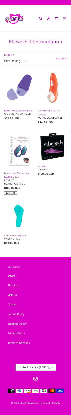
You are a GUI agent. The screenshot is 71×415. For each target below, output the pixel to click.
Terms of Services (19, 342)
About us (13, 285)
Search (12, 275)
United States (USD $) (34, 367)
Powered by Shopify (50, 403)
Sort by (9, 54)
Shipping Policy (17, 323)
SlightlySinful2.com (29, 403)
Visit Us (12, 294)
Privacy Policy (16, 333)
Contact (12, 304)
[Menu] (65, 18)
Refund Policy (16, 314)
